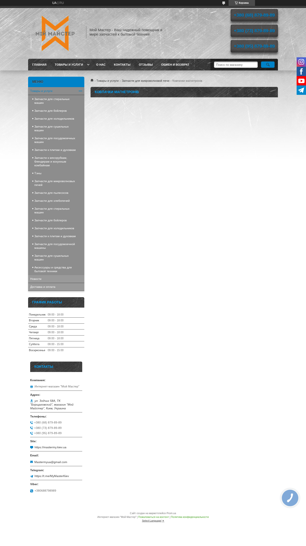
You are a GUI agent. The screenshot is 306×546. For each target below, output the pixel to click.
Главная (39, 64)
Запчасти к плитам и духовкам (55, 150)
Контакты (122, 64)
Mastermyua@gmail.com (50, 462)
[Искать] (268, 64)
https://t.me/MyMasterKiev (52, 476)
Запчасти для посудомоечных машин (54, 140)
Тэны (37, 173)
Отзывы (146, 64)
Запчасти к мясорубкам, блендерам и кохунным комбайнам (50, 161)
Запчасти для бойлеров (50, 110)
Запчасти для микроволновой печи (145, 80)
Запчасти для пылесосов (51, 192)
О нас (101, 64)
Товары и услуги (69, 64)
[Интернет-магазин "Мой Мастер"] (55, 32)
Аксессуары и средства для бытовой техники (53, 269)
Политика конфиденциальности (190, 517)
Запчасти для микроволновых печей (54, 183)
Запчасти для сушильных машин (51, 128)
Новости (35, 279)
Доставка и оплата (42, 286)
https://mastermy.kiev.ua (50, 447)
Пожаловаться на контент (153, 517)
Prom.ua (171, 513)
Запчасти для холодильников (54, 118)
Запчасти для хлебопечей (52, 200)
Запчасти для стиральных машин (52, 100)
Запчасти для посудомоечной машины (54, 245)
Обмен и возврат (175, 64)
